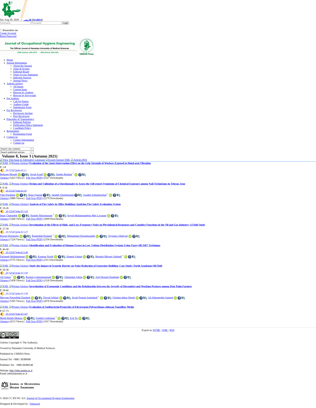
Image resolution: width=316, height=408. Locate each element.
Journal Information (17, 62)
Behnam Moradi (8, 174)
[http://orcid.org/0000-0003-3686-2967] (101, 298)
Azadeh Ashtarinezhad (94, 195)
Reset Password (8, 36)
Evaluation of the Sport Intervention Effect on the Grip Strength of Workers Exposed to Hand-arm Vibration (90, 163)
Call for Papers (21, 101)
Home (10, 59)
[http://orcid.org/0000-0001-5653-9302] (59, 318)
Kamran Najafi (45, 256)
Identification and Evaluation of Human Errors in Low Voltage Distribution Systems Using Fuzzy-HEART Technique (94, 245)
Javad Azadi (36, 174)
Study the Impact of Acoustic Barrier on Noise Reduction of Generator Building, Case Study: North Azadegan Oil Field (95, 265)
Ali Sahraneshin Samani (160, 297)
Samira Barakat (64, 174)
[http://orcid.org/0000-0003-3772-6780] (125, 256)
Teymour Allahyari (118, 236)
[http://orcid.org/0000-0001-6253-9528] (55, 256)
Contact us (12, 137)
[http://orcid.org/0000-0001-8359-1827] (19, 215)
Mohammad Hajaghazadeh (81, 236)
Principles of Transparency (20, 119)
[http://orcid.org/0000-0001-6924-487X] (45, 174)
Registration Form (22, 134)
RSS (172, 330)
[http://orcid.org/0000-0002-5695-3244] (76, 174)
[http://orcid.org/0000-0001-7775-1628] (32, 298)
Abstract (4, 177)
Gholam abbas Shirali (123, 297)
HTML (156, 330)
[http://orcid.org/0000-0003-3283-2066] (84, 256)
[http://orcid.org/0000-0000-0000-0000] (97, 236)
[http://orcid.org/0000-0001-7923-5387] (110, 195)
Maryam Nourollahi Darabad (15, 297)
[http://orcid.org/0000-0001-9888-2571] (19, 174)
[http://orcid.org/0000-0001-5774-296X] (80, 318)
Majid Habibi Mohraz (11, 318)
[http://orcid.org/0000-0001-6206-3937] (84, 277)
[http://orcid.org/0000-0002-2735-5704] (56, 236)
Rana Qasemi (35, 195)
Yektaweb (35, 403)
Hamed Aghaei (74, 256)
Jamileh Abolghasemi (63, 195)
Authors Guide (21, 104)
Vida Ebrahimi (7, 195)
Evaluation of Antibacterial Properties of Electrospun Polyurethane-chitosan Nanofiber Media (81, 307)
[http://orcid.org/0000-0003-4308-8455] (14, 277)
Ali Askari (5, 277)
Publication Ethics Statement (28, 125)
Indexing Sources (22, 77)
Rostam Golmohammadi (38, 277)
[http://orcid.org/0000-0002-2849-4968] (56, 215)
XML (165, 330)
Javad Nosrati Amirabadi (84, 297)
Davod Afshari (51, 297)
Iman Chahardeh (8, 215)
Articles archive (15, 83)
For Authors (13, 98)
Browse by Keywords (24, 95)
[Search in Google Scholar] (23, 174)
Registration (13, 131)
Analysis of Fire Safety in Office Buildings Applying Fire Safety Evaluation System (75, 204)
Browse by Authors (23, 92)
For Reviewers (14, 110)
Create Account (8, 33)
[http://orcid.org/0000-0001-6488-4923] (24, 318)
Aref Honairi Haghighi (107, 277)
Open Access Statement (25, 74)
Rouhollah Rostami (42, 236)
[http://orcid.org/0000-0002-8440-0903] (121, 277)
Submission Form (22, 107)
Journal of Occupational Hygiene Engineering (50, 398)
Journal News (20, 80)
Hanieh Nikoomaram (41, 215)
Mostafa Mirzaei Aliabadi (108, 256)
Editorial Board (21, 71)
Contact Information (23, 140)
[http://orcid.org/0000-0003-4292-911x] (137, 298)
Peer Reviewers (21, 116)
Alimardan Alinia (73, 277)
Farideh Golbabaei (45, 318)
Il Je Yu (74, 318)
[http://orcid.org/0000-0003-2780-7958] (108, 215)
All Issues (18, 86)
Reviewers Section (23, 113)
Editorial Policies (22, 122)
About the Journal (22, 65)
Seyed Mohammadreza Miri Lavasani (86, 215)
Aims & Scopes (21, 68)
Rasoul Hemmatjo (9, 236)
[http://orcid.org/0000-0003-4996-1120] (27, 256)
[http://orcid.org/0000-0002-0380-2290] (175, 298)
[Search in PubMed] (27, 174)
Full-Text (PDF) (34, 177)
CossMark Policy (22, 128)
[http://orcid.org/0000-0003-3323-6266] (61, 298)
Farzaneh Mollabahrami (12, 256)
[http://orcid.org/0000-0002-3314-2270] (53, 277)
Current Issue (20, 89)
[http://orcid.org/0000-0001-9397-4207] (21, 236)
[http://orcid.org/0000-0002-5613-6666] (17, 195)
